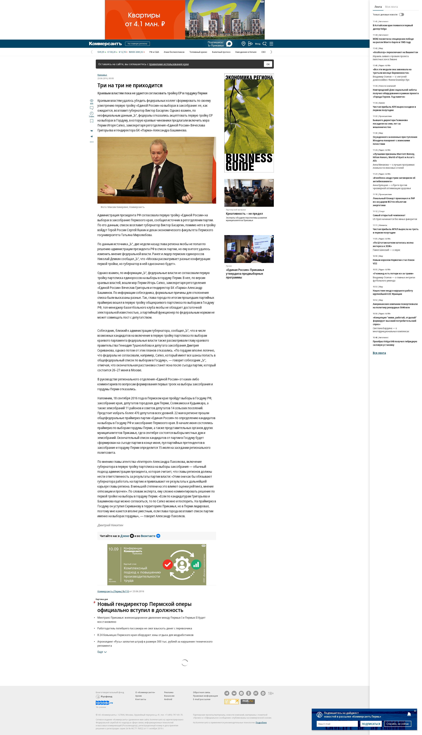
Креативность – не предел (244, 213)
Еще (100, 652)
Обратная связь (201, 692)
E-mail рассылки (201, 699)
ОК (268, 64)
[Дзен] (241, 693)
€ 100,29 (112, 51)
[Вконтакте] (234, 693)
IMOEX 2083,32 (136, 51)
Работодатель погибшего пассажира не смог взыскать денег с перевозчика (144, 628)
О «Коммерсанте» (145, 692)
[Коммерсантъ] (105, 43)
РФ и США (154, 51)
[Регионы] (243, 43)
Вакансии (169, 695)
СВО (263, 51)
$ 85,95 (101, 51)
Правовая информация (205, 695)
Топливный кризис (198, 51)
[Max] (263, 693)
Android (168, 699)
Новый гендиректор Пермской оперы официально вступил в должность (144, 607)
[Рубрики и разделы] (271, 43)
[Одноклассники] (248, 693)
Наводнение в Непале (245, 51)
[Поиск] (264, 43)
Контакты (140, 699)
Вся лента (379, 353)
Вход (257, 43)
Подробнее (261, 722)
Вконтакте (148, 536)
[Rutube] (255, 693)
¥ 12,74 (122, 51)
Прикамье (102, 74)
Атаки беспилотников (174, 51)
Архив (138, 695)
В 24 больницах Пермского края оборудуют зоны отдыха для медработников (145, 635)
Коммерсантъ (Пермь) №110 (113, 591)
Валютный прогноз (221, 51)
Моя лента (391, 7)
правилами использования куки (169, 64)
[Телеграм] (226, 693)
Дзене (124, 536)
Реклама (168, 692)
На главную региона (137, 43)
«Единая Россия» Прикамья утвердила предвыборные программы (245, 273)
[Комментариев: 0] (92, 108)
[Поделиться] (92, 130)
